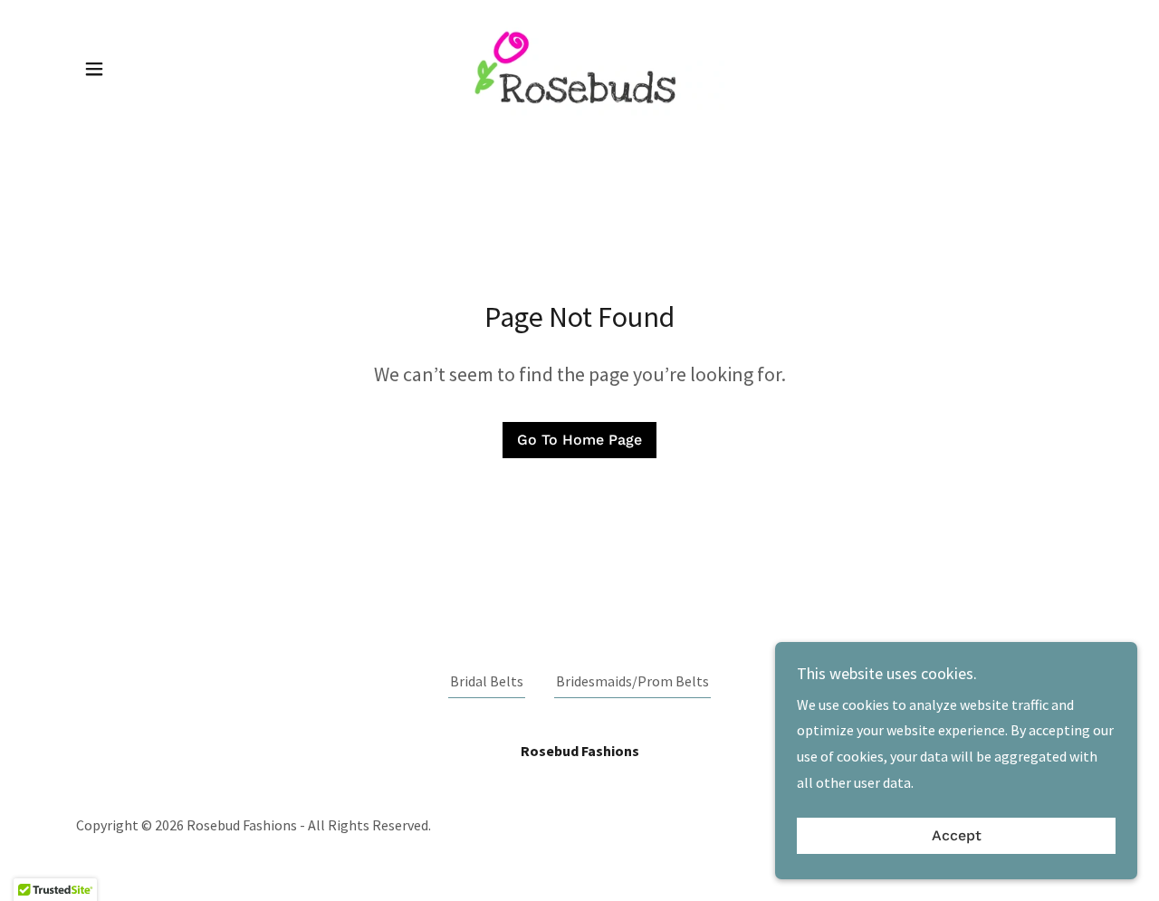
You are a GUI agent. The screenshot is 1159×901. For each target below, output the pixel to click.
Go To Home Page (579, 439)
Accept (957, 836)
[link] (579, 67)
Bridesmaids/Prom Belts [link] (632, 681)
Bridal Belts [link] (486, 681)
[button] (94, 69)
